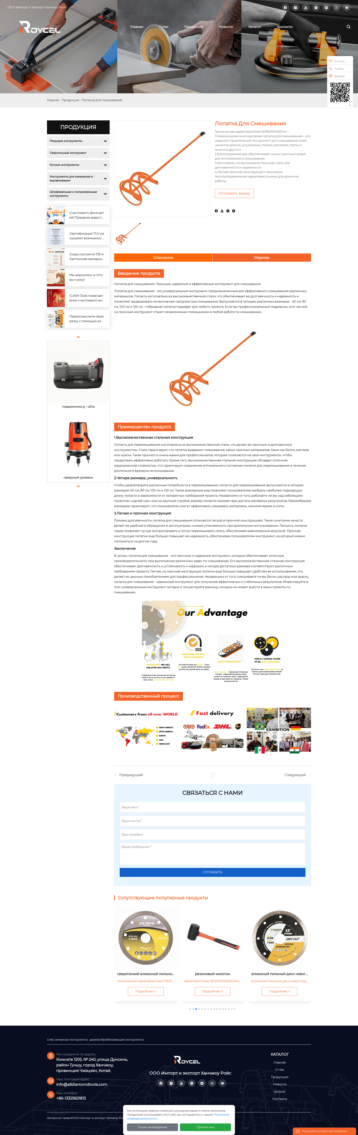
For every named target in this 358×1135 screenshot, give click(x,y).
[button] (190, 1009)
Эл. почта (339, 61)
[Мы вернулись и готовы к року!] (56, 277)
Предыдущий (131, 774)
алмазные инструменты (71, 1039)
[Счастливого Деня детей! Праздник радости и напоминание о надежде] (56, 215)
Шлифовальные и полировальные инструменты (74, 193)
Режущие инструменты (66, 141)
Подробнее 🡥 (145, 991)
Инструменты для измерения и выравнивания (72, 178)
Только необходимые (152, 1127)
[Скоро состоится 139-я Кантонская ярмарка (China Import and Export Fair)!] (56, 257)
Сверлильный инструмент (68, 153)
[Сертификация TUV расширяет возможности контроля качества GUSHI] (56, 236)
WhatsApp (339, 76)
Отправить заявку (234, 193)
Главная (53, 100)
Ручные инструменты (64, 164)
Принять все (205, 1127)
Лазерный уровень (78, 406)
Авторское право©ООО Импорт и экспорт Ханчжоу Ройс (86, 1118)
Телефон (339, 69)
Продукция (70, 100)
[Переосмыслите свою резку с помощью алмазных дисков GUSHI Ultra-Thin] (56, 319)
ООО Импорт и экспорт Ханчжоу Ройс (37, 7)
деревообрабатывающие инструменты (117, 1039)
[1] (44, 26)
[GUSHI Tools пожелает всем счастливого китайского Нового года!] (56, 298)
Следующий (295, 774)
